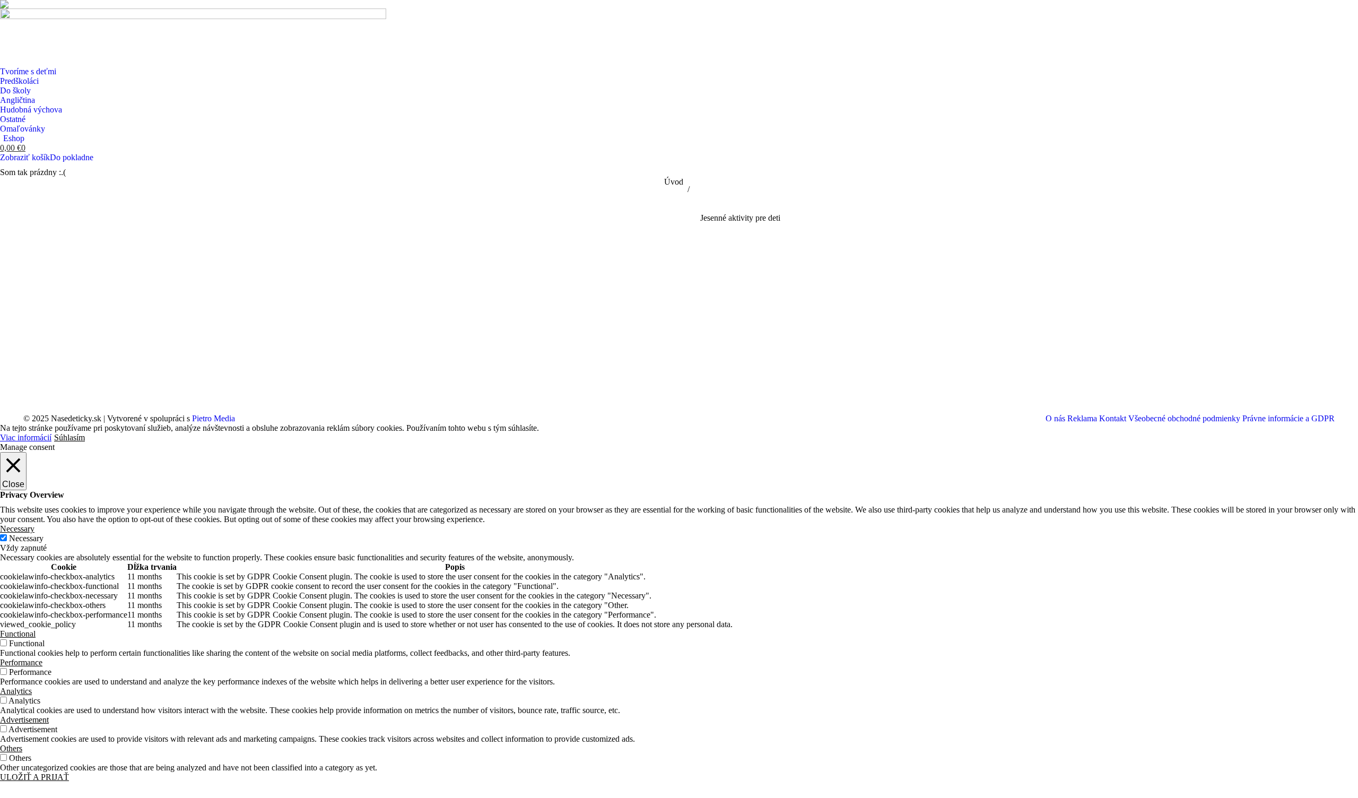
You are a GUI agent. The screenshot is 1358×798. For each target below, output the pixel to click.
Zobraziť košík (25, 157)
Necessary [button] (17, 528)
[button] (7, 7)
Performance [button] (21, 662)
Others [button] (11, 748)
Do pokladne (71, 157)
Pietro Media (213, 418)
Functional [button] (18, 633)
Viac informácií (25, 437)
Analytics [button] (16, 691)
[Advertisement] (740, 302)
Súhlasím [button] (69, 437)
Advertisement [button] (24, 719)
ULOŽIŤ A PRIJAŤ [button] (34, 777)
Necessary (26, 538)
